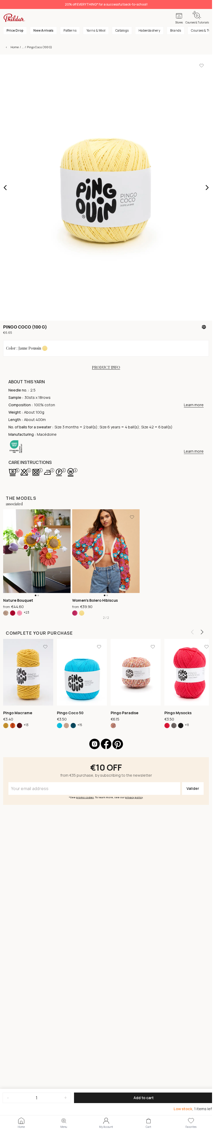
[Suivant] (202, 632)
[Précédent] (192, 632)
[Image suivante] (207, 187)
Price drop (15, 30)
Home (15, 47)
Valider (192, 788)
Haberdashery (149, 30)
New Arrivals (43, 30)
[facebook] (106, 744)
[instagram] (94, 744)
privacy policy (134, 797)
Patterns (69, 30)
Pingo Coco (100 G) (39, 47)
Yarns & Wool (95, 30)
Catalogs (122, 30)
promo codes (85, 797)
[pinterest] (117, 744)
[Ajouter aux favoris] (201, 65)
